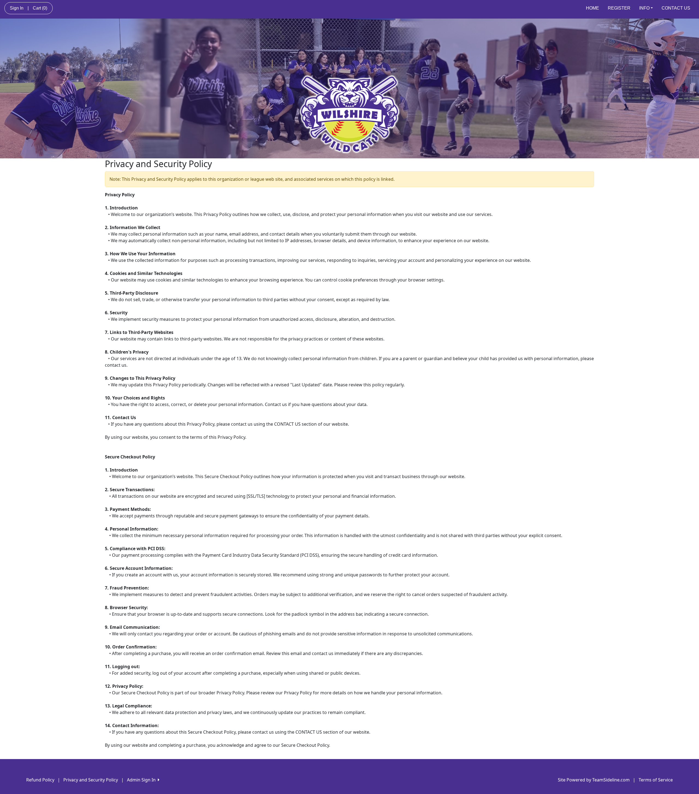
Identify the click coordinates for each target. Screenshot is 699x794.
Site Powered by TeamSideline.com (594, 780)
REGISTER (619, 8)
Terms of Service (656, 780)
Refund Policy (40, 780)
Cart (40, 8)
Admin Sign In (142, 780)
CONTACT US (676, 8)
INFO (644, 8)
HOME (592, 8)
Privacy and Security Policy (90, 780)
